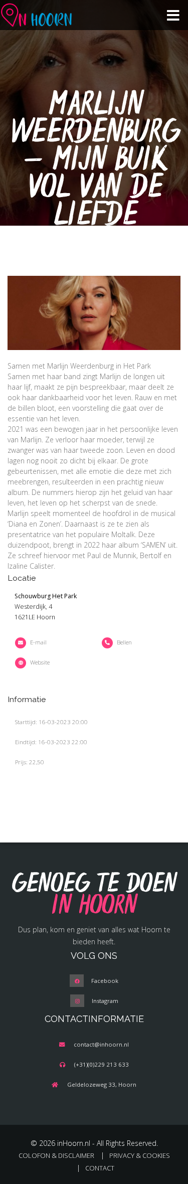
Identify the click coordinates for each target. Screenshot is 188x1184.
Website (40, 662)
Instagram (105, 1000)
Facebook (104, 980)
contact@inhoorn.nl (101, 1044)
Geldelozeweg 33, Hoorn (101, 1084)
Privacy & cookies (139, 1155)
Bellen (124, 642)
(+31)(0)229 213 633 (101, 1064)
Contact (99, 1167)
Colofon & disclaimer (56, 1155)
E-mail (38, 642)
